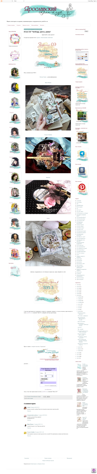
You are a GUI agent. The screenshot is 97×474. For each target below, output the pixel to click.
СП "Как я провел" (80, 224)
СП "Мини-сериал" (80, 227)
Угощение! (84, 377)
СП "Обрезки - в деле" (81, 236)
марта (79, 347)
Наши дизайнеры (34, 25)
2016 (78, 356)
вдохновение (79, 262)
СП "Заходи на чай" (81, 220)
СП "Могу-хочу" (80, 229)
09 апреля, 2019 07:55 (35, 407)
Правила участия (26, 25)
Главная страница (11, 25)
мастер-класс (79, 272)
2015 (78, 358)
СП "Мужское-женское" (81, 232)
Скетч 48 (79, 327)
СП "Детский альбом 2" (81, 217)
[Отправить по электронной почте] (44, 396)
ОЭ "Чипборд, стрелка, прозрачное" (82, 337)
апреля (79, 311)
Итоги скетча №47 (81, 321)
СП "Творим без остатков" (82, 248)
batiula (48, 218)
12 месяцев (79, 200)
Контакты (42, 25)
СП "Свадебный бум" (81, 246)
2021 (78, 291)
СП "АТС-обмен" (80, 211)
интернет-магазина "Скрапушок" (38, 346)
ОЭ (77, 208)
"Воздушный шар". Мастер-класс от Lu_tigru (81, 318)
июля (79, 306)
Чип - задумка (80, 329)
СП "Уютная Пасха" (81, 250)
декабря (80, 297)
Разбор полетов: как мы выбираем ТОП (85, 404)
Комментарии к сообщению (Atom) (38, 463)
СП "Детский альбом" (81, 219)
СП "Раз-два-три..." (80, 245)
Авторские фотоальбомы (32, 415)
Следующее (26, 458)
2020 (78, 293)
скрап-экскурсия (80, 279)
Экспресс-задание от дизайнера (81, 257)
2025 (78, 284)
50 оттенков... (79, 202)
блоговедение (79, 260)
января (79, 350)
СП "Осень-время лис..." (81, 238)
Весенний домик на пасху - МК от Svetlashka (83, 331)
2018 (78, 352)
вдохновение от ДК (80, 263)
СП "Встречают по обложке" (82, 213)
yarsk (28, 312)
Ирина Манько (30, 424)
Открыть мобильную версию (48, 460)
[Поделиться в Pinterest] (49, 396)
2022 (78, 290)
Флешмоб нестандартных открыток (83, 344)
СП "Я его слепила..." (81, 253)
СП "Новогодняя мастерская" (80, 234)
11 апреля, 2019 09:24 (42, 415)
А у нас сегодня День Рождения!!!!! (85, 365)
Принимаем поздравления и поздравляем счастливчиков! (85, 391)
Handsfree (48, 177)
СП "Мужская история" (81, 231)
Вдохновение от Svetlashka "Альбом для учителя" (83, 324)
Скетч (78, 254)
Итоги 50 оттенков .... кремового (82, 313)
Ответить (29, 411)
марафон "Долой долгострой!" (80, 267)
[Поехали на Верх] (94, 471)
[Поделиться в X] (46, 396)
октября (80, 300)
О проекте (19, 25)
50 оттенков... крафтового (83, 315)
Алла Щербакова (48, 389)
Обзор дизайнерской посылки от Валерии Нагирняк (82, 340)
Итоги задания (30, 398)
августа (79, 304)
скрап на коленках (80, 277)
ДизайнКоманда (80, 205)
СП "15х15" (79, 210)
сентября (80, 302)
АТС (77, 203)
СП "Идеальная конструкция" (80, 222)
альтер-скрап (79, 258)
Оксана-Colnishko (48, 134)
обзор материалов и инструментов (81, 275)
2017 (78, 354)
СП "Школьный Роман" (81, 251)
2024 (78, 286)
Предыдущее (69, 458)
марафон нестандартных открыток (81, 270)
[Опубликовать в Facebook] (48, 396)
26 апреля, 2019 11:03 (39, 432)
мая (79, 309)
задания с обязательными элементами (45, 37)
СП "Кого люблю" (80, 226)
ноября (79, 298)
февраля (80, 348)
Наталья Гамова (43, 77)
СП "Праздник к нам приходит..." (81, 240)
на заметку (79, 273)
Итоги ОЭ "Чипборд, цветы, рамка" (82, 334)
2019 (78, 295)
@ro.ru (30, 312)
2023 (78, 288)
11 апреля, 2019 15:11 (38, 424)
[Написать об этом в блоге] (45, 396)
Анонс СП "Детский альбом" (84, 418)
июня (79, 307)
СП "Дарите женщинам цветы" (81, 215)
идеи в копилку (80, 265)
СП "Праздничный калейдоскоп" (80, 243)
